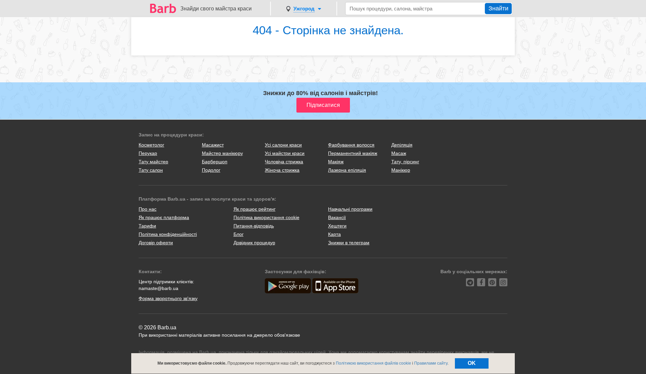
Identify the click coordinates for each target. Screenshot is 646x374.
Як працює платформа (164, 217)
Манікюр (400, 170)
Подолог (211, 170)
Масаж (398, 153)
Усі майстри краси (284, 153)
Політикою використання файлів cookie (373, 363)
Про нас (147, 209)
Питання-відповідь (254, 225)
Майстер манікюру (222, 153)
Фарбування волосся (351, 145)
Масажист (213, 145)
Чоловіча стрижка (284, 161)
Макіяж (336, 161)
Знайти (498, 8)
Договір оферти (156, 242)
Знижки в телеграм (348, 242)
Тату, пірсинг (405, 161)
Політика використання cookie (266, 217)
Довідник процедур (254, 242)
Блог (239, 234)
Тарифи (147, 225)
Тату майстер (153, 161)
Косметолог (151, 145)
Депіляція (401, 145)
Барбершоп (214, 161)
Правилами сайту (430, 363)
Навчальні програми (350, 209)
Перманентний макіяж (352, 153)
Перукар (148, 153)
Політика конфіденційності (168, 234)
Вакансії (337, 217)
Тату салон (151, 170)
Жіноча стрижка (282, 170)
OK (472, 363)
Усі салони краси (283, 145)
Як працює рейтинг (255, 209)
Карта (334, 234)
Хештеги (337, 225)
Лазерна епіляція (347, 170)
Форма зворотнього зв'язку (168, 298)
